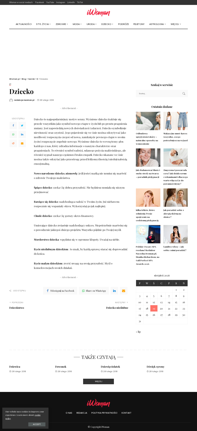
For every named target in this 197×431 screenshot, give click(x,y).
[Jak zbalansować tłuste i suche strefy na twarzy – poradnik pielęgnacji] (148, 157)
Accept (37, 424)
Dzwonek (60, 366)
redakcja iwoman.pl (24, 100)
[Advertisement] (98, 52)
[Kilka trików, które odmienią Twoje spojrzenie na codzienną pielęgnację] (148, 197)
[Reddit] (13, 143)
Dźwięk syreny (155, 366)
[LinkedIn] (22, 134)
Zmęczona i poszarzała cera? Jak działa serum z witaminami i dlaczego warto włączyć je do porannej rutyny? (175, 177)
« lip (138, 331)
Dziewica (14, 366)
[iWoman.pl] (98, 12)
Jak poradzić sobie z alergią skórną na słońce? (173, 213)
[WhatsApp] (13, 134)
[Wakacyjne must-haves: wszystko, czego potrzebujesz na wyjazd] (175, 121)
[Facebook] (13, 125)
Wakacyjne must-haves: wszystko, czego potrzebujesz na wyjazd (175, 137)
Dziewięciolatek (110, 366)
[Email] (22, 143)
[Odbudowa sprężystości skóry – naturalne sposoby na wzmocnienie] (148, 121)
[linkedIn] (114, 291)
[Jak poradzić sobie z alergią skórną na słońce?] (175, 197)
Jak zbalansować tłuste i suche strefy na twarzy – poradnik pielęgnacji (148, 173)
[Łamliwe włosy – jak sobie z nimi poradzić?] (175, 234)
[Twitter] (22, 125)
